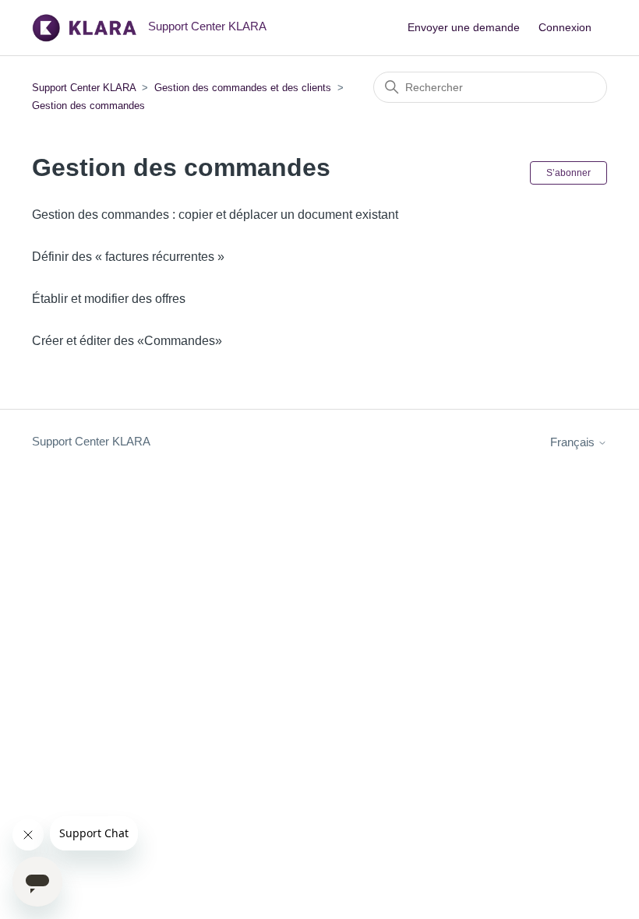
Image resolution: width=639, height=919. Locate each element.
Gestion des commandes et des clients (242, 87)
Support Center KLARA (85, 87)
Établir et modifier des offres (108, 298)
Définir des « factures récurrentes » (128, 256)
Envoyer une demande (464, 27)
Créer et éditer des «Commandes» (127, 340)
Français (574, 442)
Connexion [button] (564, 27)
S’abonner (568, 172)
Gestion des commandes (88, 105)
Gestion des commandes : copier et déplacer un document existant (215, 214)
